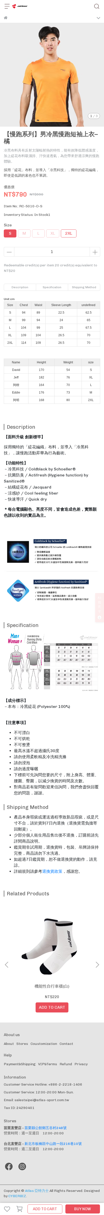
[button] (97, 965)
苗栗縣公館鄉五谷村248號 (45, 1128)
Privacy (81, 1064)
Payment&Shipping (20, 1064)
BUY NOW (82, 1209)
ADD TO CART (45, 1209)
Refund (66, 1064)
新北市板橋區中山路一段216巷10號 (53, 1144)
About (9, 1044)
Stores (22, 1044)
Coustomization (44, 1044)
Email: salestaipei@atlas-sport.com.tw (36, 1100)
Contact (66, 1044)
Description (20, 287)
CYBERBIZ (17, 1196)
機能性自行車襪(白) (52, 986)
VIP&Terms (47, 1064)
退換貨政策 (52, 871)
